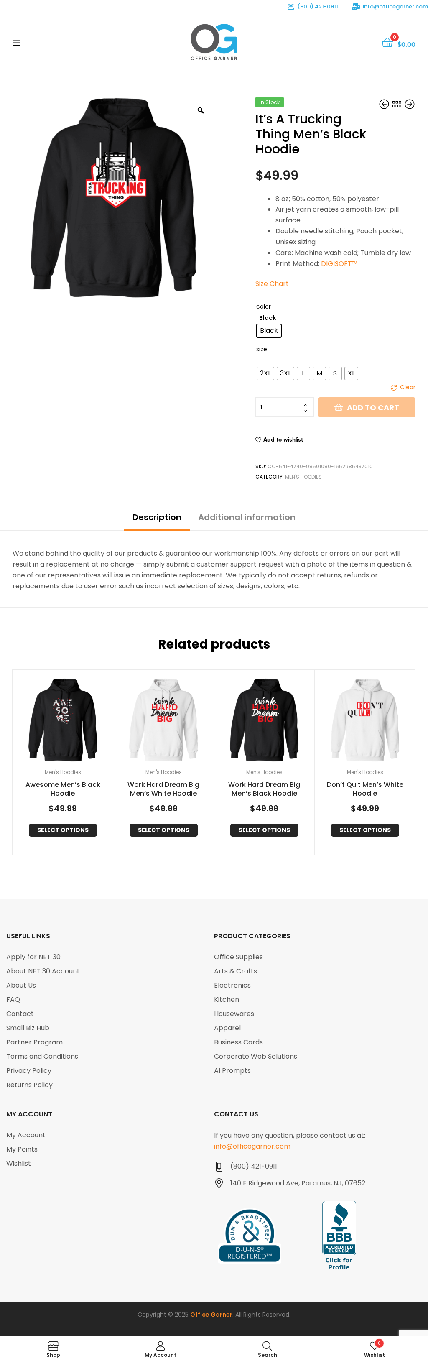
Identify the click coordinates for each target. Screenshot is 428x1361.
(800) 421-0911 (317, 6)
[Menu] (16, 42)
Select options (63, 830)
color (263, 306)
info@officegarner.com (395, 6)
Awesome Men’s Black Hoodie (62, 789)
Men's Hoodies (303, 476)
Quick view (72, 720)
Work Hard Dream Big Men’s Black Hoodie (264, 789)
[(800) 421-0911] (219, 1167)
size (261, 349)
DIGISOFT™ (339, 263)
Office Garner (211, 1314)
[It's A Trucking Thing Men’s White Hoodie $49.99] (385, 104)
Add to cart (373, 407)
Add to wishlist (283, 439)
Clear (407, 387)
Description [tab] (156, 517)
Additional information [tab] (247, 517)
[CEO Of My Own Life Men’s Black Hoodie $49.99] (409, 104)
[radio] (269, 330)
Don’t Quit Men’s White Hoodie (365, 789)
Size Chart (272, 284)
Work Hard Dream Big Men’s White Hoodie (163, 789)
